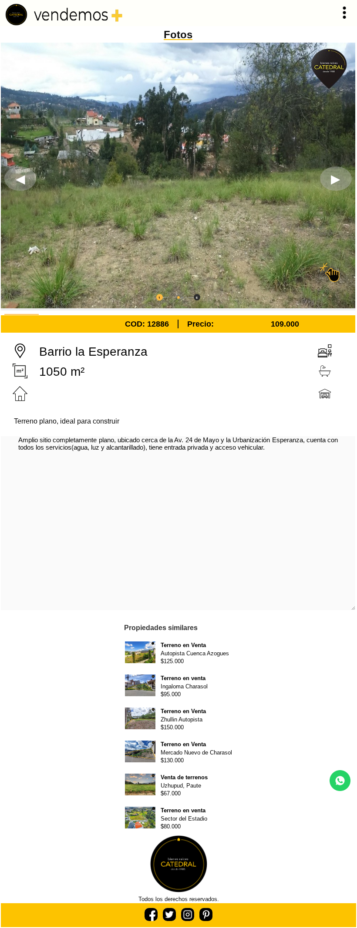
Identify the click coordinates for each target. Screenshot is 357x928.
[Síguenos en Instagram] (187, 918)
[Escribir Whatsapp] (340, 788)
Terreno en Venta (183, 645)
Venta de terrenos (184, 777)
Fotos (178, 34)
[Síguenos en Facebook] (152, 918)
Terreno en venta (183, 678)
